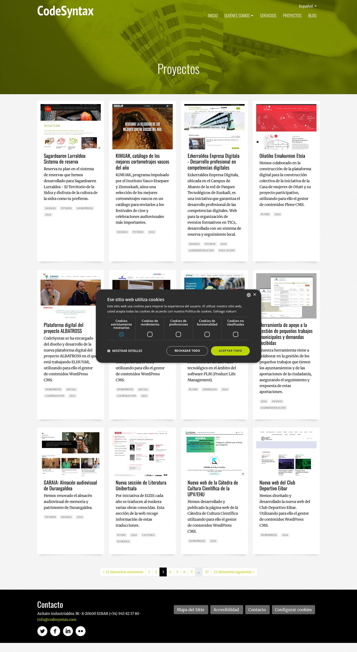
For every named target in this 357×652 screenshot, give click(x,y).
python (66, 208)
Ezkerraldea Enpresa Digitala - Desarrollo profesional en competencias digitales (213, 161)
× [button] (254, 294)
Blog (312, 15)
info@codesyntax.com (56, 619)
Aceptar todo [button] (230, 351)
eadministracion (201, 250)
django (50, 208)
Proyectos (292, 15)
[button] (124, 351)
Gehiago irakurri (224, 311)
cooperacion (54, 395)
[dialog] (178, 326)
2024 (48, 214)
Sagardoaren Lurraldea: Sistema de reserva (65, 158)
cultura (148, 535)
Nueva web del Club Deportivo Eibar (277, 485)
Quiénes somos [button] (237, 15)
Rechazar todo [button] (187, 351)
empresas (210, 389)
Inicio (213, 15)
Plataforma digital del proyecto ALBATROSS (63, 327)
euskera (123, 541)
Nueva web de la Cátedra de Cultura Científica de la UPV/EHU (213, 488)
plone (265, 214)
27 (207, 572)
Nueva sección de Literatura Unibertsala (141, 485)
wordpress (85, 208)
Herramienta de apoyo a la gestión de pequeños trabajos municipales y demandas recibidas (286, 333)
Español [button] (306, 6)
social (71, 389)
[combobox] (249, 295)
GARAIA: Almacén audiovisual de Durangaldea (70, 485)
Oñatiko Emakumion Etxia (282, 155)
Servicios (268, 15)
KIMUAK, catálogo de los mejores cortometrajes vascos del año (142, 161)
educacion (226, 250)
